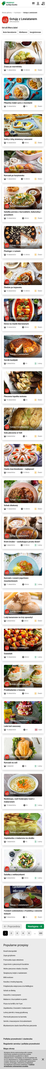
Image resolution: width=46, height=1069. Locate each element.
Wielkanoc (23, 32)
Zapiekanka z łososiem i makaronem (17, 1008)
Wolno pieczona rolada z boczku (15, 969)
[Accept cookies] (43, 1059)
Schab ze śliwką (9, 991)
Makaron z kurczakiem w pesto (15, 999)
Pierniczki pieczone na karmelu (15, 1017)
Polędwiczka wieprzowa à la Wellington (18, 986)
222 (40, 933)
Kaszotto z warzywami (12, 995)
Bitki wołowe (8, 977)
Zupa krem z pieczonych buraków (16, 964)
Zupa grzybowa (9, 955)
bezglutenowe (35, 32)
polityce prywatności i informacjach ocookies (19, 1065)
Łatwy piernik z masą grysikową (15, 1012)
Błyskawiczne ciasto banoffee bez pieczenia (20, 1026)
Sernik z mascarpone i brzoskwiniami (17, 1021)
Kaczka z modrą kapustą (12, 982)
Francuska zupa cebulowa (13, 960)
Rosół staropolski (10, 951)
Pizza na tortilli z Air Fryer (13, 1004)
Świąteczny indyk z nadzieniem (15, 973)
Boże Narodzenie (9, 32)
